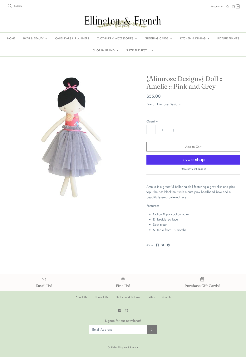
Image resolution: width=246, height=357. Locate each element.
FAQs (151, 297)
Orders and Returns (128, 297)
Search (166, 297)
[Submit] (152, 329)
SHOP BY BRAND (105, 50)
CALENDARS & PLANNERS (72, 38)
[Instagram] (126, 310)
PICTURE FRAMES (228, 38)
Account (214, 6)
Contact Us (101, 297)
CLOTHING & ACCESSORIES (117, 38)
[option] (70, 138)
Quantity (152, 121)
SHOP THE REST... (139, 50)
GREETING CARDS (158, 38)
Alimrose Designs (168, 104)
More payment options (193, 169)
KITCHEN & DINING (194, 38)
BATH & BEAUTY (35, 38)
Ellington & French (127, 347)
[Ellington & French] (123, 22)
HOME (11, 38)
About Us (81, 297)
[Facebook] (119, 310)
